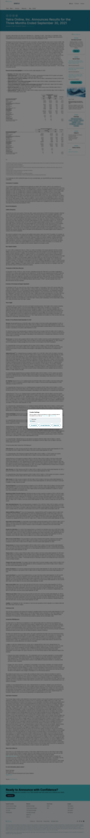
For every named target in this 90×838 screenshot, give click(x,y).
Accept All (34, 425)
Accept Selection (45, 425)
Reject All (56, 425)
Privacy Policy (45, 415)
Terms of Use (53, 415)
